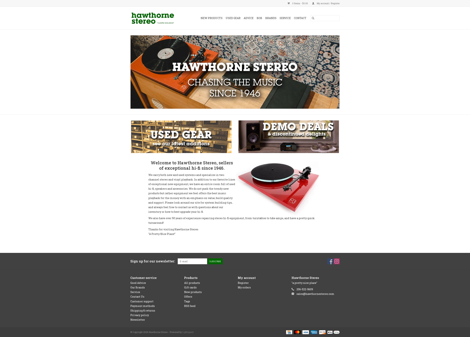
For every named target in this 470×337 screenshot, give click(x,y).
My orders (244, 287)
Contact (300, 18)
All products (192, 283)
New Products (212, 18)
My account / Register (328, 3)
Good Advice (138, 283)
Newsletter (137, 319)
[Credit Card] (289, 332)
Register (243, 283)
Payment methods (142, 306)
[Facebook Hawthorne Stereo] (330, 261)
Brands (270, 18)
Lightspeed (188, 332)
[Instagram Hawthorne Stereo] (337, 261)
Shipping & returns (142, 310)
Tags (187, 301)
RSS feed (190, 306)
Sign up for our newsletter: (152, 261)
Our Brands (137, 287)
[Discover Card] (322, 332)
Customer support (141, 301)
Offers (188, 296)
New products (193, 292)
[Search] (313, 18)
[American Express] (314, 332)
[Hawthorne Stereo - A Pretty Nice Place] (155, 18)
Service (285, 18)
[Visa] (305, 332)
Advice (249, 18)
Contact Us (137, 296)
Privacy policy (139, 315)
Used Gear (233, 18)
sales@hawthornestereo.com (315, 294)
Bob (259, 18)
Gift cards (190, 287)
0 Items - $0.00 (300, 3)
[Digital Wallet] (333, 332)
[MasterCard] (297, 332)
